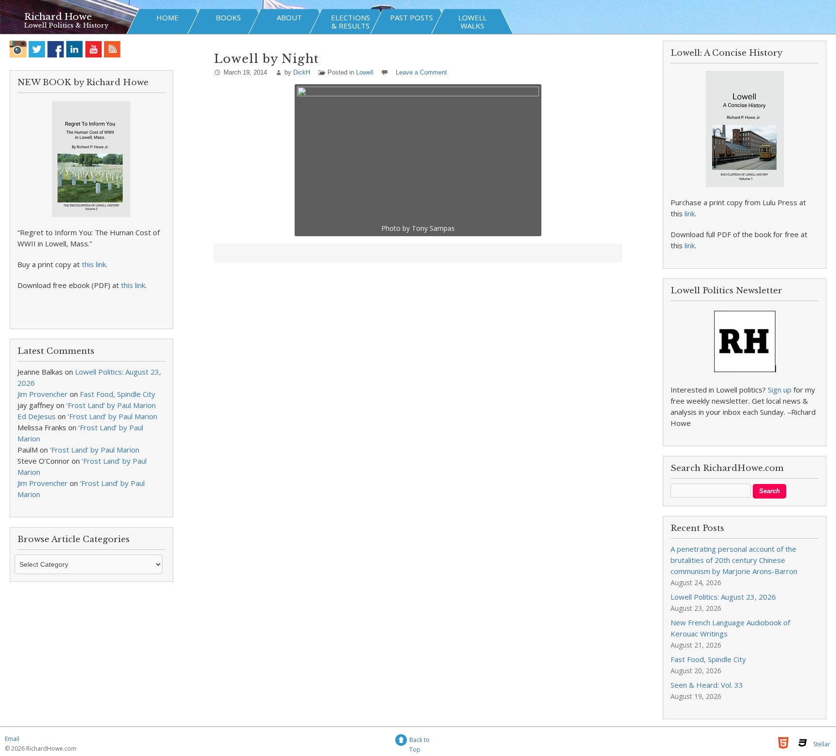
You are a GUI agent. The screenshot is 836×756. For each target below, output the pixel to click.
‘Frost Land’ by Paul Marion (111, 405)
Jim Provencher (42, 394)
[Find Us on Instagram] (18, 49)
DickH (301, 72)
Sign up (779, 389)
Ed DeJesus (36, 416)
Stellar (821, 744)
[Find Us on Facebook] (55, 49)
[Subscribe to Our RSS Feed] (112, 49)
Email (12, 739)
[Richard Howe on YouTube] (93, 49)
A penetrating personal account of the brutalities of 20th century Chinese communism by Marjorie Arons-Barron (734, 560)
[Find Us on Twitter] (37, 49)
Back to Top (419, 741)
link (690, 213)
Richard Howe (58, 17)
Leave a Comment (421, 72)
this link (94, 264)
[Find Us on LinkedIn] (74, 49)
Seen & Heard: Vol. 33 (707, 685)
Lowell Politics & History (66, 25)
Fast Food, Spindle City (117, 394)
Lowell (364, 72)
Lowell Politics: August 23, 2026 (723, 597)
